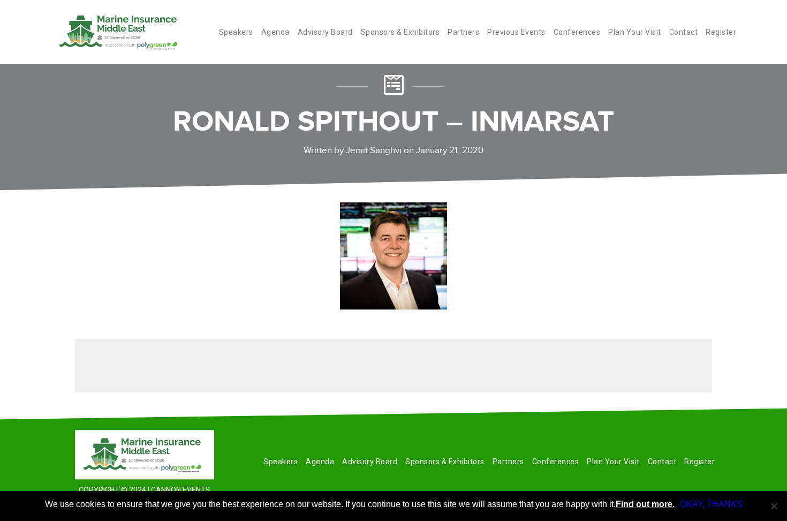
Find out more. (645, 504)
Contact (683, 32)
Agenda (275, 32)
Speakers (236, 32)
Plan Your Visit (634, 32)
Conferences (577, 32)
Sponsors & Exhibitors (400, 32)
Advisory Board (325, 32)
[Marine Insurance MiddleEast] (144, 454)
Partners (463, 32)
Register (721, 32)
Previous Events (516, 32)
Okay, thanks (711, 504)
